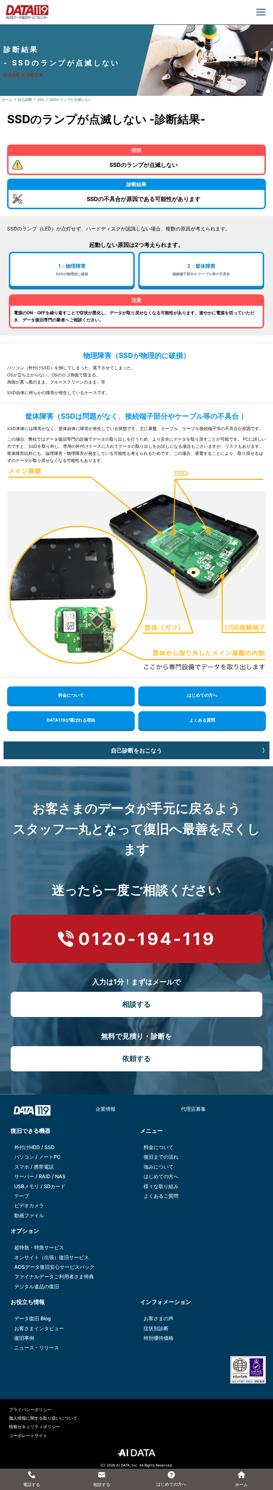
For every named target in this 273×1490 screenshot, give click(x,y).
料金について (71, 695)
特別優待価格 (158, 1338)
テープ (21, 1196)
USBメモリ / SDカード (39, 1186)
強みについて (158, 1167)
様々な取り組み (161, 1186)
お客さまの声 (158, 1318)
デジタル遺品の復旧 (36, 1286)
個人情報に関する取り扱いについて (43, 1418)
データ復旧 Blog (32, 1318)
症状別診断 (156, 1328)
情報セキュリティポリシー (34, 1426)
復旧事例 (24, 1338)
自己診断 (25, 99)
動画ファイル (29, 1215)
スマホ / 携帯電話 (34, 1167)
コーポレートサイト (28, 1435)
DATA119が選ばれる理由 (71, 720)
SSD (40, 99)
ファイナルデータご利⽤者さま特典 (54, 1276)
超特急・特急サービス (39, 1247)
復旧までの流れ (161, 1157)
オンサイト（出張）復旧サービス (51, 1257)
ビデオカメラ (29, 1205)
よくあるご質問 (161, 1196)
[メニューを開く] (261, 12)
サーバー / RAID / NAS (39, 1176)
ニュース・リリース (36, 1347)
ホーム (7, 99)
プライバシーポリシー (30, 1409)
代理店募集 (193, 1109)
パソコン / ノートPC (37, 1157)
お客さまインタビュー (39, 1328)
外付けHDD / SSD (34, 1147)
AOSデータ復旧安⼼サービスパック (54, 1267)
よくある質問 (202, 720)
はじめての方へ (202, 695)
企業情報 (106, 1109)
